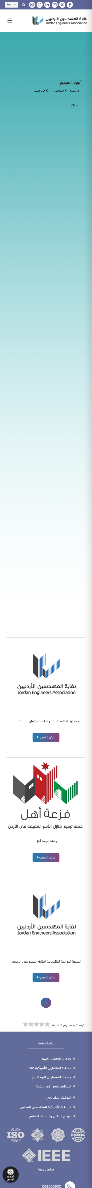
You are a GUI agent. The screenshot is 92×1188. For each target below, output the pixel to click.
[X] (62, 5)
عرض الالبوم (47, 737)
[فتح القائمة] (10, 20)
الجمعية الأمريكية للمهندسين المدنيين (45, 1107)
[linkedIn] (47, 5)
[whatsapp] (40, 5)
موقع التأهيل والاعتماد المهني (50, 1116)
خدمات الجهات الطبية (56, 1059)
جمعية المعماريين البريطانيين (51, 1077)
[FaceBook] (70, 5)
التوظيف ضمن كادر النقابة (53, 1086)
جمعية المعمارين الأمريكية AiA (50, 1068)
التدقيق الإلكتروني (58, 1098)
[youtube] (55, 5)
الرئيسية (74, 90)
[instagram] (32, 5)
